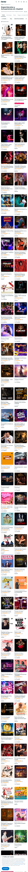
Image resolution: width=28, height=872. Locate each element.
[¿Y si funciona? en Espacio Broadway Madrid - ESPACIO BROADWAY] (7, 771)
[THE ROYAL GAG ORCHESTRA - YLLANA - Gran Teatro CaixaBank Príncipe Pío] (7, 287)
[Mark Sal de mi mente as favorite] (12, 852)
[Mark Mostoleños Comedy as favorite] (12, 453)
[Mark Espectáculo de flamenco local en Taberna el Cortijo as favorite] (25, 239)
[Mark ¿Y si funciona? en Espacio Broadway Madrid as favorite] (12, 766)
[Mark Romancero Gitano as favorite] (12, 325)
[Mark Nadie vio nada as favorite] (25, 619)
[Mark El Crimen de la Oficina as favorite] (25, 514)
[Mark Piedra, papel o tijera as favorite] (12, 831)
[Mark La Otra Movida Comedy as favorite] (12, 598)
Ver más (25, 11)
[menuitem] (3, 15)
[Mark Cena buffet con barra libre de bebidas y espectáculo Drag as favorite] (25, 152)
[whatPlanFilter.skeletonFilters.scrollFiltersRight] (27, 15)
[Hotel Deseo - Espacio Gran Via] (21, 479)
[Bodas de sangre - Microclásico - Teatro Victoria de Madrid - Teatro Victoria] (7, 393)
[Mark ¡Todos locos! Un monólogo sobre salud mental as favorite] (12, 514)
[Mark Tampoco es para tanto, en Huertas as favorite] (12, 661)
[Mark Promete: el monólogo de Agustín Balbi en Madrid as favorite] (25, 682)
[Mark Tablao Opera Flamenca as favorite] (25, 131)
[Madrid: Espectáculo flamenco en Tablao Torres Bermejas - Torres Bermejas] (7, 179)
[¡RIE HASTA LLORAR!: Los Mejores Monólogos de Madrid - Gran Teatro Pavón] (21, 415)
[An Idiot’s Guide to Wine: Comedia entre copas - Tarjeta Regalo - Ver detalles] (21, 29)
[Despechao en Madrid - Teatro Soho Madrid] (7, 645)
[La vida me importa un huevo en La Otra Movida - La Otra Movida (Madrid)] (21, 582)
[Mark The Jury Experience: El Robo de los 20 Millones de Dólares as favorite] (25, 86)
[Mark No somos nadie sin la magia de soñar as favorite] (25, 493)
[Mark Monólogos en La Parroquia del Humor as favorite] (25, 344)
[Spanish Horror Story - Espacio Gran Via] (21, 645)
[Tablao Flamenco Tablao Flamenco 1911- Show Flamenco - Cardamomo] (7, 136)
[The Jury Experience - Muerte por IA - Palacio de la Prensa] (21, 458)
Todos (3, 15)
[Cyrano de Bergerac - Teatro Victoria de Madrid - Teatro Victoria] (7, 371)
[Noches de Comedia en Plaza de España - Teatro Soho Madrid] (7, 222)
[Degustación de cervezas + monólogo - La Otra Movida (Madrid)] (21, 393)
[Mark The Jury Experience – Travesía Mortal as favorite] (12, 109)
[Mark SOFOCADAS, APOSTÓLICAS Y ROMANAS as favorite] (25, 661)
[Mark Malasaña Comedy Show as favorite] (25, 556)
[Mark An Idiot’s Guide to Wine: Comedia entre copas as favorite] (25, 64)
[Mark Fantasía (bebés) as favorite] (25, 831)
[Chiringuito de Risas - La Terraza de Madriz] (21, 793)
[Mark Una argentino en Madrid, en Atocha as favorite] (12, 410)
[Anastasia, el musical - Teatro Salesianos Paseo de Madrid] (21, 371)
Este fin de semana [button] (19, 18)
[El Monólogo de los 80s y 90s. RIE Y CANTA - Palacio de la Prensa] (7, 687)
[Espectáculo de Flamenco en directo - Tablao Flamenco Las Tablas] (21, 200)
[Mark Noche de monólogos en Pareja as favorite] (12, 260)
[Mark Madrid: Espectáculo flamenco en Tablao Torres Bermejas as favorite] (12, 174)
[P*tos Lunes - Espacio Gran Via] (21, 729)
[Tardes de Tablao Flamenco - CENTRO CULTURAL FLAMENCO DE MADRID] (21, 540)
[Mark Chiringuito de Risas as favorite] (25, 788)
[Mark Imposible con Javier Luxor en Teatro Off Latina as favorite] (12, 619)
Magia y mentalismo (22, 15)
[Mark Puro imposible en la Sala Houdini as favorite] (25, 745)
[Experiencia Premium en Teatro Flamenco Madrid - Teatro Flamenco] (21, 265)
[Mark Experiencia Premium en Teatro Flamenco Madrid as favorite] (25, 260)
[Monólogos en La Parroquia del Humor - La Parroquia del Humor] (21, 349)
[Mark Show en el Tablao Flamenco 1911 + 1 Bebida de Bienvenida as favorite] (12, 152)
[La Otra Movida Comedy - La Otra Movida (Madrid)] (7, 603)
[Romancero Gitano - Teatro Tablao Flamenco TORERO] (7, 330)
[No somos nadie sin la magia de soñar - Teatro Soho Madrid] (21, 498)
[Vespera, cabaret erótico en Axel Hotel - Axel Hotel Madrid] (7, 750)
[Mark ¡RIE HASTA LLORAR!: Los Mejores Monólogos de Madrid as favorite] (25, 410)
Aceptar (5, 868)
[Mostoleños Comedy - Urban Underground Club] (7, 458)
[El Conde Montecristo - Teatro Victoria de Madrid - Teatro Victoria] (21, 437)
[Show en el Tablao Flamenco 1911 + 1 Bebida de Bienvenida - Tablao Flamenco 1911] (7, 157)
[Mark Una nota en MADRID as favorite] (12, 704)
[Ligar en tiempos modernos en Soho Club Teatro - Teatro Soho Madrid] (7, 561)
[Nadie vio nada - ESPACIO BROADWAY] (21, 623)
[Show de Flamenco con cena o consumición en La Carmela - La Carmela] (7, 90)
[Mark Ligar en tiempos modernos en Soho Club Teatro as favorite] (12, 556)
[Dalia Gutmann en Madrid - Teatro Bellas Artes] (21, 814)
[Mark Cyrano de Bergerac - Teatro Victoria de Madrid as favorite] (12, 366)
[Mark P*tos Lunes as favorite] (25, 724)
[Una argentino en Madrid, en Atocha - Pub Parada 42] (7, 415)
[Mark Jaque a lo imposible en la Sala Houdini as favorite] (25, 304)
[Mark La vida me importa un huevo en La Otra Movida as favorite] (25, 578)
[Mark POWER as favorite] (25, 852)
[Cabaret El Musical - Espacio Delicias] (21, 330)
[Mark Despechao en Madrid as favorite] (12, 640)
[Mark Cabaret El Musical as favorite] (25, 325)
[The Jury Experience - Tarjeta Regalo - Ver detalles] (7, 47)
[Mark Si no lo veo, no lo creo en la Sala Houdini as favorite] (12, 432)
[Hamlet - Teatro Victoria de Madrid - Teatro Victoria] (21, 287)
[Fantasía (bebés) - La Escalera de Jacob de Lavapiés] (21, 836)
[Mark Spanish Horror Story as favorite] (25, 640)
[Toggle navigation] (26, 1)
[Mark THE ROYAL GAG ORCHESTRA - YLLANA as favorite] (12, 282)
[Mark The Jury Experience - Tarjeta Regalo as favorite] (12, 42)
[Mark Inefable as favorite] (12, 535)
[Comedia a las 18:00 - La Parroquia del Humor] (21, 603)
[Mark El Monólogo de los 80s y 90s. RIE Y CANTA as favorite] (12, 682)
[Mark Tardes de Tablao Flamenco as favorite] (25, 535)
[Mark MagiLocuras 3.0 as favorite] (12, 196)
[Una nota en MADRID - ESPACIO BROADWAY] (7, 709)
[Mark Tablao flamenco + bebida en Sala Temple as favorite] (12, 239)
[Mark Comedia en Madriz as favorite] (12, 474)
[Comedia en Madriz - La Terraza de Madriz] (7, 479)
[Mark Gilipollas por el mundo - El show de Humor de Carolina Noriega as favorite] (12, 788)
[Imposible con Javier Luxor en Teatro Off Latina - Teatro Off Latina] (7, 623)
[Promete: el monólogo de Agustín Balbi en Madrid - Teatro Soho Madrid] (21, 687)
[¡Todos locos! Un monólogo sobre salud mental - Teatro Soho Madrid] (7, 519)
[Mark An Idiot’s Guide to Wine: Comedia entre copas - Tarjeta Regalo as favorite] (25, 25)
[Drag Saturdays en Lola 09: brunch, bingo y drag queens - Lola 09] (7, 349)
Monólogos (9, 15)
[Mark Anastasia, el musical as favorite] (25, 366)
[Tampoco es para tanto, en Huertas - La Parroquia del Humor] (7, 665)
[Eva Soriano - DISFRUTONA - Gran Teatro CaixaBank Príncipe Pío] (7, 498)
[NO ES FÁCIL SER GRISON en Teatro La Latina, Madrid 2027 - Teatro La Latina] (7, 729)
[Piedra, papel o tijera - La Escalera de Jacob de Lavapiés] (7, 836)
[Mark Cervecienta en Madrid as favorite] (12, 578)
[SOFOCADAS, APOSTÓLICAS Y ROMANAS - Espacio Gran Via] (21, 665)
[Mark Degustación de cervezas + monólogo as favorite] (25, 389)
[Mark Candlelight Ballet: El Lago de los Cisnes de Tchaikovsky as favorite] (12, 64)
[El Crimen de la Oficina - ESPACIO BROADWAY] (21, 519)
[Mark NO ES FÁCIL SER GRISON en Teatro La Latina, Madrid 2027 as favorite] (12, 724)
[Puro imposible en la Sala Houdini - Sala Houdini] (21, 750)
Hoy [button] (11, 18)
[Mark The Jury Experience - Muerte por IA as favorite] (25, 453)
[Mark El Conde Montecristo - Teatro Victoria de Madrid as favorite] (25, 432)
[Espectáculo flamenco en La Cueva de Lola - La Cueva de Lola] (21, 222)
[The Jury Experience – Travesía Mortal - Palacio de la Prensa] (7, 114)
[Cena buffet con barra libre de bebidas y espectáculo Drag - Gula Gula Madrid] (21, 157)
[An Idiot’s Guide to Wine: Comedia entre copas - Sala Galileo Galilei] (21, 69)
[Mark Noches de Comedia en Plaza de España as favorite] (12, 217)
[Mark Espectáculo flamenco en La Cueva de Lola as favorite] (25, 217)
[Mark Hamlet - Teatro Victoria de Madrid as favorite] (25, 282)
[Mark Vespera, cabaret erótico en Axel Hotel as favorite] (12, 745)
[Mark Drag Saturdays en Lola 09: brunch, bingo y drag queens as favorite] (12, 344)
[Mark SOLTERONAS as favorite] (25, 766)
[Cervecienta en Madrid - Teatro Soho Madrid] (7, 582)
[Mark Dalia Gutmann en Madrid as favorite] (25, 810)
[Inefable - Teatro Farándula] (7, 540)
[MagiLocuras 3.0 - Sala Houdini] (7, 200)
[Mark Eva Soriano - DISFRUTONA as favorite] (12, 493)
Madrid (2, 4)
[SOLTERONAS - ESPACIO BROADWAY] (21, 771)
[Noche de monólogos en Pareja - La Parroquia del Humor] (7, 265)
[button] (8, 4)
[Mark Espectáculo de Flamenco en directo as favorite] (25, 196)
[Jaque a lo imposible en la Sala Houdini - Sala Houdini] (21, 308)
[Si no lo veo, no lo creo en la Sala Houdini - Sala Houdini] (7, 437)
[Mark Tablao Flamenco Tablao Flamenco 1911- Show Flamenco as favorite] (12, 131)
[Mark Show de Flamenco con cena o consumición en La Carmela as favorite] (12, 86)
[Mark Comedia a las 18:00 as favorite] (25, 598)
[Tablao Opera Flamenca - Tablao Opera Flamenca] (21, 136)
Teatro (14, 15)
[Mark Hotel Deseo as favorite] (25, 474)
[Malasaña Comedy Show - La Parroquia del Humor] (21, 561)
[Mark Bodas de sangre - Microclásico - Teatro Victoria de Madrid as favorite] (12, 389)
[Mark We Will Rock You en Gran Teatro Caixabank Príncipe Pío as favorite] (12, 304)
